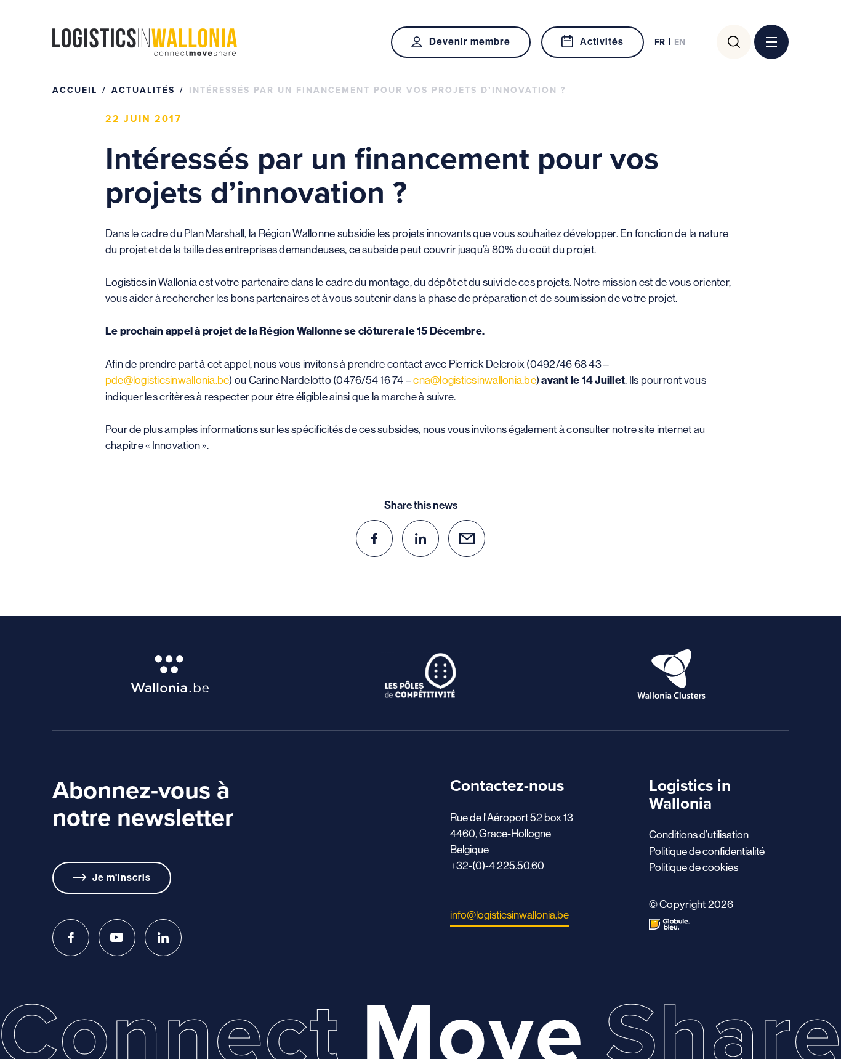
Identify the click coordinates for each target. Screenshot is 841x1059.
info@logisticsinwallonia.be (509, 915)
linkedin (420, 538)
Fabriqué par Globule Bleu (669, 924)
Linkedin (163, 937)
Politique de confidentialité (707, 851)
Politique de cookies (693, 867)
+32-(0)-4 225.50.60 (497, 865)
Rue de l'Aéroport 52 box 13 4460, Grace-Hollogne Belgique (511, 833)
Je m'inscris (121, 877)
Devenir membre (469, 41)
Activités (602, 41)
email (466, 538)
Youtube (117, 937)
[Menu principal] (771, 42)
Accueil (74, 90)
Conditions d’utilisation (699, 835)
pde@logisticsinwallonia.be (167, 380)
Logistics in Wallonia (144, 42)
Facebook (70, 937)
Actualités (143, 90)
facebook (374, 538)
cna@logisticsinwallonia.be (474, 380)
